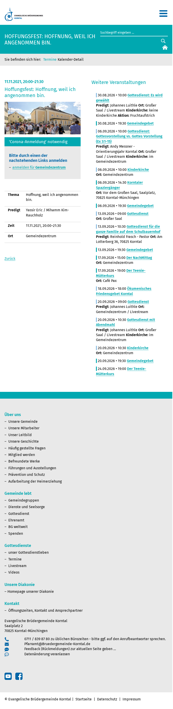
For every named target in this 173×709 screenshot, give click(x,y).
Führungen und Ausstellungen (32, 468)
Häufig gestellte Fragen (27, 448)
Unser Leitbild (20, 435)
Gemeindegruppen (23, 500)
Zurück (10, 258)
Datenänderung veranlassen (47, 654)
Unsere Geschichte (23, 441)
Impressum (132, 699)
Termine (50, 59)
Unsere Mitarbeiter (23, 428)
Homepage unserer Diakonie (30, 591)
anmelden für (39, 167)
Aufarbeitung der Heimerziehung (35, 481)
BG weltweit (18, 527)
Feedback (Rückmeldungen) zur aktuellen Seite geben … (70, 649)
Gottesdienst (18, 513)
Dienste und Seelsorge (26, 507)
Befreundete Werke (24, 461)
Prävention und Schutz (26, 474)
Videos (13, 572)
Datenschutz (107, 699)
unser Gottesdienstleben (28, 552)
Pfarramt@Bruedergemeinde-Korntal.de (57, 644)
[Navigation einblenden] (163, 15)
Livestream (17, 566)
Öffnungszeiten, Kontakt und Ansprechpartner (45, 610)
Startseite (83, 699)
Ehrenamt (16, 520)
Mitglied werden (21, 455)
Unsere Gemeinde (23, 421)
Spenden (15, 533)
